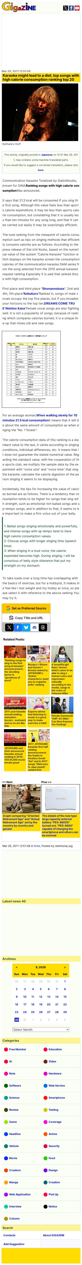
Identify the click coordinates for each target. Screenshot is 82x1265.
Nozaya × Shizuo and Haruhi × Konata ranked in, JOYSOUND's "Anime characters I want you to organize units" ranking (38, 674)
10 (25, 996)
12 (40, 996)
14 (56, 996)
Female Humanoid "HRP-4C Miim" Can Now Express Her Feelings (62, 720)
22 (65, 1004)
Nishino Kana (15, 308)
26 (41, 1012)
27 (48, 1012)
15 (65, 996)
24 (25, 1012)
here (40, 170)
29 (65, 1012)
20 (49, 1004)
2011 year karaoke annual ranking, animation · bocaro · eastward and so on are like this (15, 718)
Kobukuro (31, 293)
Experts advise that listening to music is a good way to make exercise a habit (37, 717)
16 (16, 1004)
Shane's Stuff (13, 144)
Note (37, 845)
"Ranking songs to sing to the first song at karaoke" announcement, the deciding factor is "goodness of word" (15, 670)
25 (33, 1012)
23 (16, 1012)
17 (24, 1004)
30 (16, 1019)
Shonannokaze (53, 288)
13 (48, 996)
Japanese (47, 154)
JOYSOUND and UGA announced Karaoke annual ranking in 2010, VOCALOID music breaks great (14, 755)
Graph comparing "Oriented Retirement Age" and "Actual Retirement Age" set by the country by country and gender (21, 822)
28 (57, 1012)
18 (32, 1004)
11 (32, 996)
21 (56, 1004)
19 (40, 1004)
